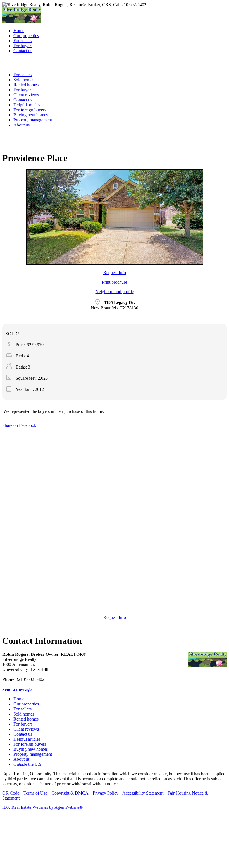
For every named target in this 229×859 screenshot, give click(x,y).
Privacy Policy (105, 793)
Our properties (26, 704)
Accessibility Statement (142, 793)
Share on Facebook (19, 425)
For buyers (22, 724)
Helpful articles (26, 739)
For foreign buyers (29, 109)
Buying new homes (30, 115)
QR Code (10, 793)
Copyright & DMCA (70, 793)
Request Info (114, 272)
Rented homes (26, 719)
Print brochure (114, 282)
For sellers (22, 709)
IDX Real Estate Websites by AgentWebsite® (42, 807)
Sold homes (23, 714)
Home (18, 699)
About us (21, 125)
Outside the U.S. (28, 764)
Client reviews (26, 729)
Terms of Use (35, 793)
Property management (32, 120)
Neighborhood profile (115, 291)
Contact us (22, 734)
